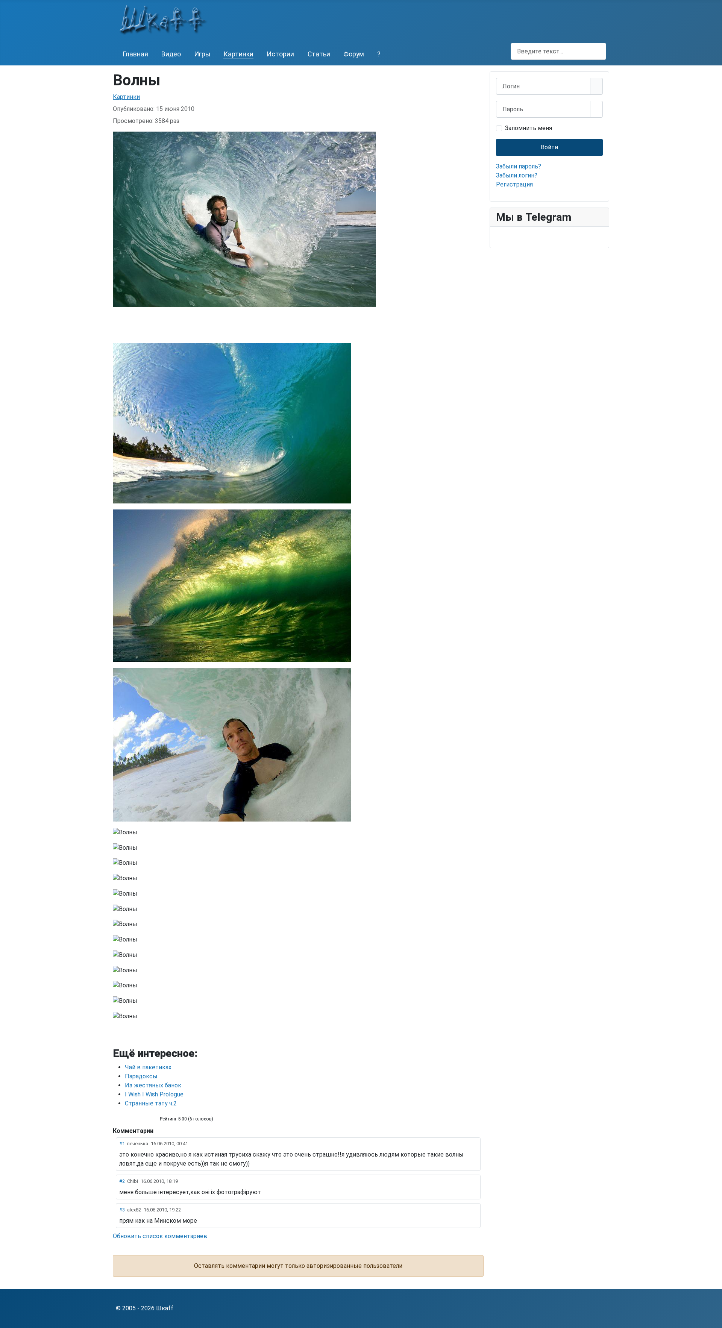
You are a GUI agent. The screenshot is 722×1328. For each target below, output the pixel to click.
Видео (171, 54)
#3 (122, 1210)
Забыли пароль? (518, 166)
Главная (135, 54)
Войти (549, 147)
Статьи (319, 54)
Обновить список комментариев (160, 1236)
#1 (122, 1143)
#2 (122, 1181)
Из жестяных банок (153, 1085)
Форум (353, 54)
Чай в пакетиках (148, 1067)
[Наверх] (712, 1318)
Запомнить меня (528, 128)
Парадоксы (141, 1076)
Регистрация (514, 184)
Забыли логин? (516, 175)
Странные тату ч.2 (151, 1103)
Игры (202, 54)
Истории (280, 54)
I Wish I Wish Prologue (154, 1094)
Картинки (238, 54)
